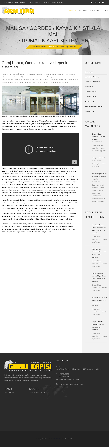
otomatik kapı (52, 116)
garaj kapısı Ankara (8, 174)
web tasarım (56, 439)
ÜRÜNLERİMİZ (83, 10)
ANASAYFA (72, 10)
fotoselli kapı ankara (22, 219)
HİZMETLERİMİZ (95, 10)
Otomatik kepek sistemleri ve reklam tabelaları (98, 136)
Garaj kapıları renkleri (99, 158)
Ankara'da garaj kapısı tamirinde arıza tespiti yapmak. (99, 176)
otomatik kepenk (40, 116)
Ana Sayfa (52, 47)
